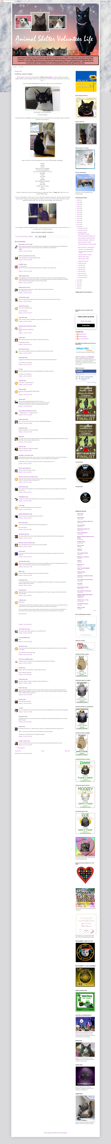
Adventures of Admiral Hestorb (85, 575)
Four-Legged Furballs (82, 553)
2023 (78, 206)
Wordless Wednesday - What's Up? (86, 240)
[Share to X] (42, 236)
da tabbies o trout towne (24, 455)
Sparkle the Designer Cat (83, 529)
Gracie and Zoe (37, 171)
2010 (78, 284)
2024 (78, 204)
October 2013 (81, 232)
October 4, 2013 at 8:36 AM (25, 353)
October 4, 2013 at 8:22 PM (25, 556)
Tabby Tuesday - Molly (83, 258)
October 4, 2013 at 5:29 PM (25, 500)
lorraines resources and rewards (27, 476)
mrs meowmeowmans (83, 338)
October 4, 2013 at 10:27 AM (25, 394)
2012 (78, 280)
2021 (78, 210)
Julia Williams (22, 496)
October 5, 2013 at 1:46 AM (25, 585)
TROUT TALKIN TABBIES (83, 568)
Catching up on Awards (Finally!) (85, 249)
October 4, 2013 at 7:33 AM (25, 321)
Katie (59, 83)
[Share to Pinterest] (45, 236)
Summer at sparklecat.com (25, 255)
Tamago (21, 399)
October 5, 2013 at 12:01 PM (25, 654)
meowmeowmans (82, 336)
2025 (78, 202)
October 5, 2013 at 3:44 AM (25, 595)
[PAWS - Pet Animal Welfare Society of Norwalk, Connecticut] (78, 379)
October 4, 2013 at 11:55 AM (25, 414)
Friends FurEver (81, 541)
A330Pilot (54, 1132)
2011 (78, 282)
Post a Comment (21, 748)
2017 (78, 218)
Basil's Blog (80, 513)
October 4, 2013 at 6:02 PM (25, 518)
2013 (78, 226)
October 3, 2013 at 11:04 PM (25, 251)
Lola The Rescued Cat (82, 603)
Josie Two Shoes (23, 561)
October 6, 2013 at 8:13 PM (25, 703)
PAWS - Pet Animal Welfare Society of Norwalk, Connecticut (87, 378)
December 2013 (82, 228)
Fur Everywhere (23, 297)
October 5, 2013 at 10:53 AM (25, 633)
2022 (78, 208)
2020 (78, 212)
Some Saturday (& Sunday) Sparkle (86, 238)
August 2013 (81, 263)
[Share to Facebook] (43, 236)
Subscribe (86, 325)
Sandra (20, 337)
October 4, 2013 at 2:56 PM (25, 450)
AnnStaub (21, 590)
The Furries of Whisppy (24, 659)
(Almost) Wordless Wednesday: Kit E (86, 236)
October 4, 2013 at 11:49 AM (25, 406)
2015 (78, 222)
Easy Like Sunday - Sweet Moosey (86, 247)
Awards (21, 66)
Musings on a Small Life (83, 556)
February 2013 (81, 275)
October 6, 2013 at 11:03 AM (25, 694)
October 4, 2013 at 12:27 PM (25, 432)
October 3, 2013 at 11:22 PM (25, 271)
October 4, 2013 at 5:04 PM (25, 492)
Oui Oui (20, 551)
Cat (19, 708)
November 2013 (82, 230)
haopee (20, 726)
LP (19, 369)
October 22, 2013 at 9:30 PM (25, 745)
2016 (78, 220)
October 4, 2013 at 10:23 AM (25, 384)
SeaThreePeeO (22, 306)
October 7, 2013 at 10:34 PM (25, 711)
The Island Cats (22, 349)
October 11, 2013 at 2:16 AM (25, 736)
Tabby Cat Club (81, 607)
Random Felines (81, 572)
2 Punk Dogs (22, 679)
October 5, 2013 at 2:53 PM (25, 663)
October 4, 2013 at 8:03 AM (25, 344)
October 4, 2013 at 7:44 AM (25, 333)
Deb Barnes (22, 646)
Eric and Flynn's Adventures (84, 591)
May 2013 (80, 269)
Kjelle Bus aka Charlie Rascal (26, 326)
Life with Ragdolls (23, 637)
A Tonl (20, 505)
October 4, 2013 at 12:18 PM (25, 423)
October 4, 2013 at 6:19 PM (25, 529)
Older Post (67, 751)
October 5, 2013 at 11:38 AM (25, 641)
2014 (78, 224)
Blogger (65, 1132)
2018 (78, 216)
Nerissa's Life (80, 564)
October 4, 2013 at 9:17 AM (25, 364)
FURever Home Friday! (83, 256)
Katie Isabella (22, 486)
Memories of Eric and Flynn (25, 542)
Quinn (29, 118)
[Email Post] (36, 236)
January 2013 (81, 277)
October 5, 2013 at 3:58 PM (25, 674)
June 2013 (81, 267)
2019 (78, 214)
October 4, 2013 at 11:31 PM (25, 575)
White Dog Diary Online (83, 587)
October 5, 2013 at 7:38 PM (25, 683)
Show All (94, 610)
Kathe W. (21, 446)
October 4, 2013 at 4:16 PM (25, 482)
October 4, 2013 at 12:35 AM (25, 282)
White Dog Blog (22, 275)
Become (79, 373)
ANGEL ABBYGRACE (24, 514)
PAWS (49, 78)
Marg (20, 436)
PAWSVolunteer (82, 334)
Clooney (21, 699)
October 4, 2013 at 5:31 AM (25, 312)
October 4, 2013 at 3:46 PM (25, 472)
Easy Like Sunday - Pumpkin (85, 254)
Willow (20, 571)
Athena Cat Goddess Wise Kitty (85, 521)
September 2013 (82, 261)
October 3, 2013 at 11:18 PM (25, 259)
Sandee (20, 667)
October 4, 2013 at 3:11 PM (25, 463)
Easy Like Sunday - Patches (84, 242)
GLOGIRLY (21, 264)
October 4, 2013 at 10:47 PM (25, 566)
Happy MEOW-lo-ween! (83, 234)
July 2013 (80, 265)
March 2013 (81, 273)
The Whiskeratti (22, 534)
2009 (78, 286)
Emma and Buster (23, 527)
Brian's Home (80, 545)
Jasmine (17, 197)
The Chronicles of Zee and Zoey (85, 579)
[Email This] (39, 236)
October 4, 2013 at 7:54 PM (25, 546)
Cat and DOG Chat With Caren (26, 410)
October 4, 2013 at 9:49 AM (25, 376)
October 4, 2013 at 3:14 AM (25, 292)
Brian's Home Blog (23, 468)
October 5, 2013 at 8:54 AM (25, 624)
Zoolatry (79, 560)
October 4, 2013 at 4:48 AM (25, 301)
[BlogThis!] (40, 236)
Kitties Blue (21, 687)
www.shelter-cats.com (24, 244)
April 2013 (80, 271)
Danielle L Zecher (23, 741)
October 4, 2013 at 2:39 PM (25, 442)
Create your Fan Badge (91, 382)
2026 (78, 200)
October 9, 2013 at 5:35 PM (25, 722)
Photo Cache (22, 522)
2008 (78, 288)
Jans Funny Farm (23, 629)
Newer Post (18, 751)
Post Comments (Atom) (26, 753)
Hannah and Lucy (23, 287)
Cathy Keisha (22, 419)
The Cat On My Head (82, 532)
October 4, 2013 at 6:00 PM (25, 509)
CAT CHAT (79, 583)
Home (15, 66)
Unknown (21, 380)
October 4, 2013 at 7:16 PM (25, 538)
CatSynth (79, 549)
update (21, 78)
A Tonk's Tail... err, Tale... (83, 600)
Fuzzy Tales (21, 317)
